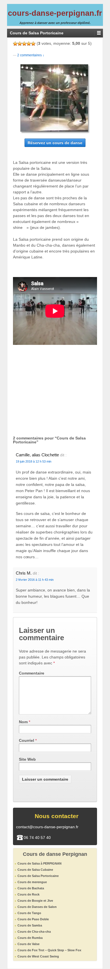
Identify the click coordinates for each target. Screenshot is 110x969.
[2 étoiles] (19, 43)
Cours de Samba (29, 925)
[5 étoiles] (33, 43)
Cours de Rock (28, 894)
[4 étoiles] (29, 43)
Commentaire (31, 673)
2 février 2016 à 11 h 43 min (35, 579)
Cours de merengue (32, 882)
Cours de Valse (28, 944)
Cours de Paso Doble (33, 919)
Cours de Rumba (30, 937)
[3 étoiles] (24, 43)
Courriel (26, 740)
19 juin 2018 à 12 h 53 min (33, 461)
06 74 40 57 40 (37, 837)
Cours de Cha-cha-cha (34, 931)
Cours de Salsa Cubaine (35, 869)
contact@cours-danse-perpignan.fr (47, 827)
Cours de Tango (29, 913)
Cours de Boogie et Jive (35, 900)
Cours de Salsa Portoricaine (38, 876)
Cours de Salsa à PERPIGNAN (39, 863)
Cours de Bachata (30, 888)
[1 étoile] (15, 43)
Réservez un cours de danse (55, 142)
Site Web (27, 759)
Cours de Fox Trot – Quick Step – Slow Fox (49, 950)
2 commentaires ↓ (30, 55)
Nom (23, 722)
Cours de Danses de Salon (37, 906)
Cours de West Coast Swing (38, 956)
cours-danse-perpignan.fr (55, 13)
